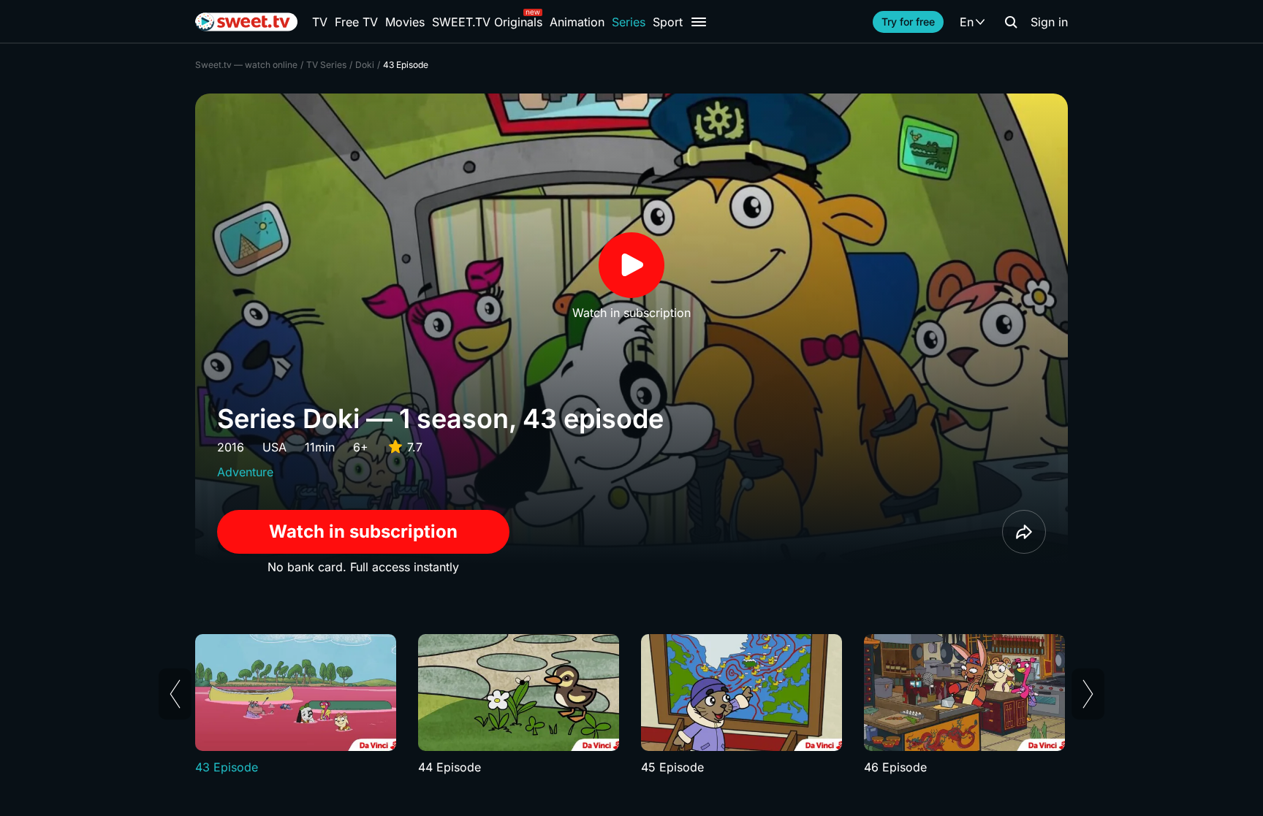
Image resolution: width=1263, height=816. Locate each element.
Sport (668, 22)
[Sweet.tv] (246, 21)
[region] (631, 705)
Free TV (356, 22)
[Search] (1011, 22)
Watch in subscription (363, 531)
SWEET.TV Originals (487, 22)
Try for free (908, 21)
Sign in (1049, 22)
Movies (405, 22)
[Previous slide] (175, 694)
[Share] (1024, 532)
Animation (577, 22)
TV (319, 22)
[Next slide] (1088, 694)
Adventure (245, 472)
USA (274, 447)
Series (628, 22)
